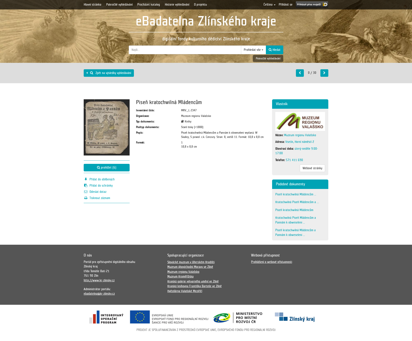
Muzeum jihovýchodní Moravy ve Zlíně (190, 267)
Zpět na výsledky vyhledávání (113, 73)
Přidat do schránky (101, 185)
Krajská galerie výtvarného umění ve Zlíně (193, 281)
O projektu (200, 4)
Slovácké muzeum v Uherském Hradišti (191, 262)
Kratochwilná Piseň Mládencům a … (297, 202)
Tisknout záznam (99, 198)
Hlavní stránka (92, 4)
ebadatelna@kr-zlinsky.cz (99, 293)
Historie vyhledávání (177, 4)
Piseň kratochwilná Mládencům (294, 210)
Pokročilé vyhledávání (119, 4)
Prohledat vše (253, 49)
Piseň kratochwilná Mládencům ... (295, 194)
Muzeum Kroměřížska (180, 276)
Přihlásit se (285, 4)
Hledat (276, 49)
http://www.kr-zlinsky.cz (99, 280)
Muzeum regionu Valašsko (183, 271)
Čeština (268, 4)
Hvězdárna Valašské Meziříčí (184, 291)
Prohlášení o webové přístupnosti (271, 262)
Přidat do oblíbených (102, 179)
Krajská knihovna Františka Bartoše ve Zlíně (194, 286)
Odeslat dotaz (97, 191)
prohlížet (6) (108, 167)
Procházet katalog (148, 4)
